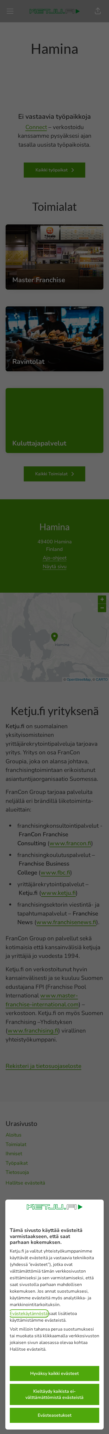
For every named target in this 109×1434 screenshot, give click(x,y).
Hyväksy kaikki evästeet (54, 1373)
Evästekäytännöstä (29, 1314)
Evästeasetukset (55, 1415)
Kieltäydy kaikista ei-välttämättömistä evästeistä (54, 1394)
